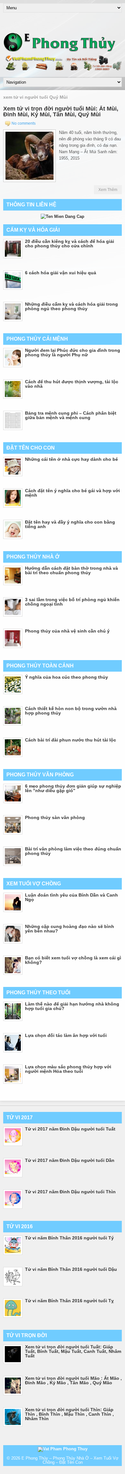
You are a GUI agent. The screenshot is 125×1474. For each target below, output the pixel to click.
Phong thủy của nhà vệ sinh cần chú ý (67, 630)
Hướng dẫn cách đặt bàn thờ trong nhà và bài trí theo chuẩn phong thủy (71, 570)
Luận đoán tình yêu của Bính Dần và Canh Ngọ (71, 897)
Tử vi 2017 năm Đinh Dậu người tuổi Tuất (70, 1128)
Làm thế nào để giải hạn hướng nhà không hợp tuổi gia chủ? (72, 1006)
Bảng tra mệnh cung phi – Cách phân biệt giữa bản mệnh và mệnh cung (70, 415)
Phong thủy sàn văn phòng (55, 817)
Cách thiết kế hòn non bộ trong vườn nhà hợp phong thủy (71, 711)
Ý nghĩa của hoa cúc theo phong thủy (66, 677)
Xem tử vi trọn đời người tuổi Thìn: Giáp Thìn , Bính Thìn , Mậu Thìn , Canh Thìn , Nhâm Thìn (69, 1414)
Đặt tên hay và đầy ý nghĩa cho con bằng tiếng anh (70, 524)
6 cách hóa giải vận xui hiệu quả (60, 272)
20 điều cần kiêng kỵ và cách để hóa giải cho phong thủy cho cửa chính (69, 243)
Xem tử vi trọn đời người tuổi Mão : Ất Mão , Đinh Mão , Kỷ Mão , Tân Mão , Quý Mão (73, 1380)
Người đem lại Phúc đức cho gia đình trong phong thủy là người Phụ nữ (72, 352)
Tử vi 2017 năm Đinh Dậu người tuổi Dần (69, 1160)
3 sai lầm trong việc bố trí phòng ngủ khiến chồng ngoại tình (72, 602)
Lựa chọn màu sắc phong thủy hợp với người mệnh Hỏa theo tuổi (68, 1069)
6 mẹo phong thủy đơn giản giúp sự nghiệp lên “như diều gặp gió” (73, 788)
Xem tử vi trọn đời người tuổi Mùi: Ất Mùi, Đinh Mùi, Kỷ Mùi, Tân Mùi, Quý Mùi (60, 111)
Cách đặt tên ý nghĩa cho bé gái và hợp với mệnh (72, 493)
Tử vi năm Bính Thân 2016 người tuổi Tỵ (69, 1300)
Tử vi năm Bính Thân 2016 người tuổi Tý (69, 1237)
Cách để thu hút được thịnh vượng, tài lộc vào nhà (71, 384)
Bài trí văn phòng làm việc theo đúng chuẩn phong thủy (73, 851)
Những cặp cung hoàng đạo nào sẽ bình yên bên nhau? (69, 928)
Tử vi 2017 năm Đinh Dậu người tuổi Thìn (70, 1191)
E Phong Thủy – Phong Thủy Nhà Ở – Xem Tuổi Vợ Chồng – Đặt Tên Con (70, 1460)
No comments (24, 123)
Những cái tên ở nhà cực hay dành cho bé (71, 459)
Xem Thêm (107, 189)
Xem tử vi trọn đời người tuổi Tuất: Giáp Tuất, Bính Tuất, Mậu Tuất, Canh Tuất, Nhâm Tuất (73, 1351)
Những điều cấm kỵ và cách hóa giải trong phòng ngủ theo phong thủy (71, 306)
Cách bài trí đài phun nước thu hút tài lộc (70, 739)
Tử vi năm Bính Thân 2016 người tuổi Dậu (71, 1269)
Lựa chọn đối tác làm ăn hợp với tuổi (66, 1035)
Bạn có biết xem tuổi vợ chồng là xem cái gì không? (73, 960)
